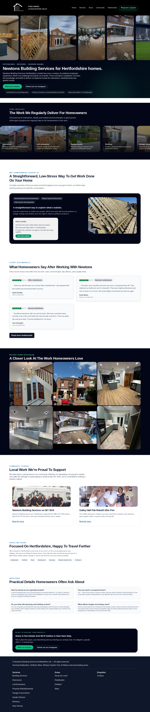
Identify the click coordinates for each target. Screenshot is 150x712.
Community (100, 8)
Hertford (58, 684)
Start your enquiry (12, 86)
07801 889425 (33, 6)
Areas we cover (61, 676)
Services (82, 8)
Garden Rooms (18, 697)
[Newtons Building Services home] (18, 7)
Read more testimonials (21, 335)
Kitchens (16, 702)
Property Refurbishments (22, 689)
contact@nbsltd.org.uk (37, 9)
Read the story (18, 521)
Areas (91, 8)
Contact (100, 676)
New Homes (17, 706)
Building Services (19, 676)
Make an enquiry (24, 647)
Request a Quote (128, 8)
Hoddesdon (59, 680)
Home (74, 8)
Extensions (17, 680)
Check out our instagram (36, 86)
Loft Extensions (18, 684)
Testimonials (112, 8)
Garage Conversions (21, 693)
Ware (57, 689)
